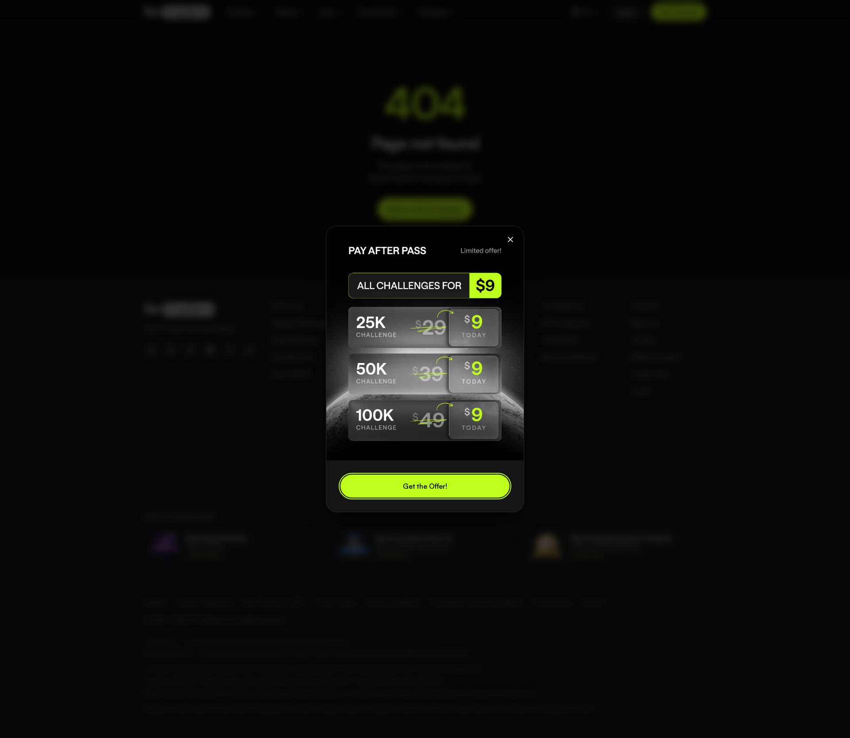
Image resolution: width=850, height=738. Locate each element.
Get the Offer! (425, 486)
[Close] (510, 239)
